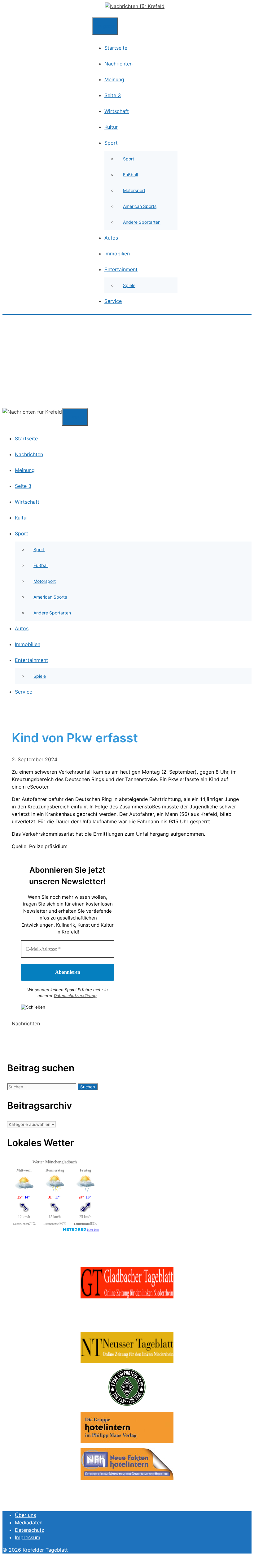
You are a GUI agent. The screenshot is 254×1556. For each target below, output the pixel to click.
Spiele (129, 285)
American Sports (139, 206)
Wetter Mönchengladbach (55, 1162)
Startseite (115, 48)
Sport (111, 143)
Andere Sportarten (141, 222)
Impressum (27, 1537)
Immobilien (117, 253)
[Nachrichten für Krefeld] (134, 6)
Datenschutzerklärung (75, 995)
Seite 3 (112, 95)
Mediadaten (28, 1522)
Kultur (111, 127)
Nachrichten (118, 64)
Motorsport (134, 190)
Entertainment (121, 269)
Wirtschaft (116, 111)
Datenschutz (29, 1530)
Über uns (25, 1515)
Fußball (130, 174)
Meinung (114, 79)
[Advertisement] (127, 361)
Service (113, 301)
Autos (111, 238)
